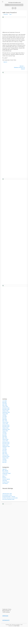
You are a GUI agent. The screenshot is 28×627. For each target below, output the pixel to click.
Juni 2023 (4, 449)
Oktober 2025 (5, 410)
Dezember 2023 (5, 442)
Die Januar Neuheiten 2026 (8, 499)
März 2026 (4, 405)
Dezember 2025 (5, 408)
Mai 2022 (4, 462)
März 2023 (4, 453)
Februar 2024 (5, 439)
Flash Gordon (5, 472)
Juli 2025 (4, 415)
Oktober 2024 (5, 428)
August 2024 (5, 430)
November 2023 (5, 443)
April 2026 (4, 403)
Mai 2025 (4, 418)
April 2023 (4, 452)
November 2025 (5, 409)
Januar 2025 (5, 423)
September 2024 (6, 429)
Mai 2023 (4, 450)
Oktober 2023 (5, 445)
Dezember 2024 (5, 425)
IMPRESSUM (5, 615)
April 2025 (4, 419)
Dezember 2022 (5, 456)
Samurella (4, 480)
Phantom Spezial (6, 479)
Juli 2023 (4, 447)
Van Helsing (5, 483)
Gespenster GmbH (6, 473)
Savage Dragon (5, 482)
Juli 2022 (4, 459)
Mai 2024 (4, 435)
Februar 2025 (5, 422)
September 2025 (6, 412)
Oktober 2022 (5, 457)
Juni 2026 (4, 400)
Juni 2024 (4, 433)
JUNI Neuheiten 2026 (7, 493)
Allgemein (5, 62)
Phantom (4, 477)
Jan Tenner (4, 474)
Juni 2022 (4, 460)
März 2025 (4, 420)
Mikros (3, 476)
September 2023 (6, 446)
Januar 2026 (5, 406)
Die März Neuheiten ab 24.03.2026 (10, 498)
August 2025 (5, 413)
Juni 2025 (4, 416)
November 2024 (5, 426)
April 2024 (4, 436)
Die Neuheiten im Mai (7, 495)
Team (10, 14)
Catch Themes (16, 625)
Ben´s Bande (5, 470)
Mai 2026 (4, 402)
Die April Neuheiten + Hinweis (8, 496)
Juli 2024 (4, 432)
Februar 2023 (5, 455)
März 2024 (4, 438)
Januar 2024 (5, 440)
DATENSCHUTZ (5, 620)
